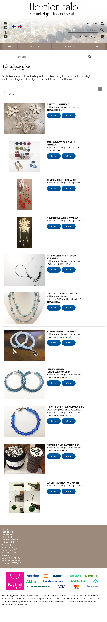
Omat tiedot (92, 23)
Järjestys (11, 93)
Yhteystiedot (8, 537)
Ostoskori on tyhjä (88, 36)
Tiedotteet (7, 529)
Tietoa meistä (8, 534)
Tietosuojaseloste (10, 539)
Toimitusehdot (9, 542)
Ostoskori (70, 46)
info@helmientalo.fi (11, 560)
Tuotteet (34, 46)
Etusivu (5, 69)
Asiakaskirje (7, 531)
